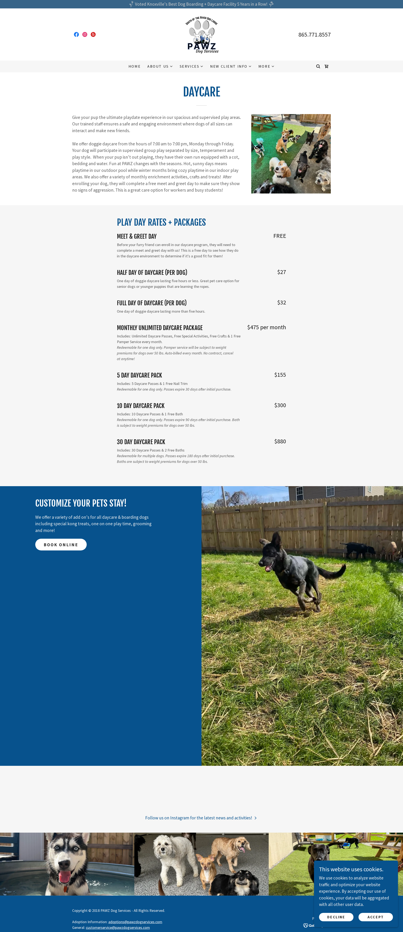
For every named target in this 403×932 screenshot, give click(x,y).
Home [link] (134, 66)
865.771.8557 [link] (314, 34)
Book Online (61, 545)
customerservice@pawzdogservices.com (118, 927)
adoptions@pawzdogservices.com (135, 921)
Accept (376, 917)
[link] (76, 34)
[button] (160, 66)
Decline (336, 917)
